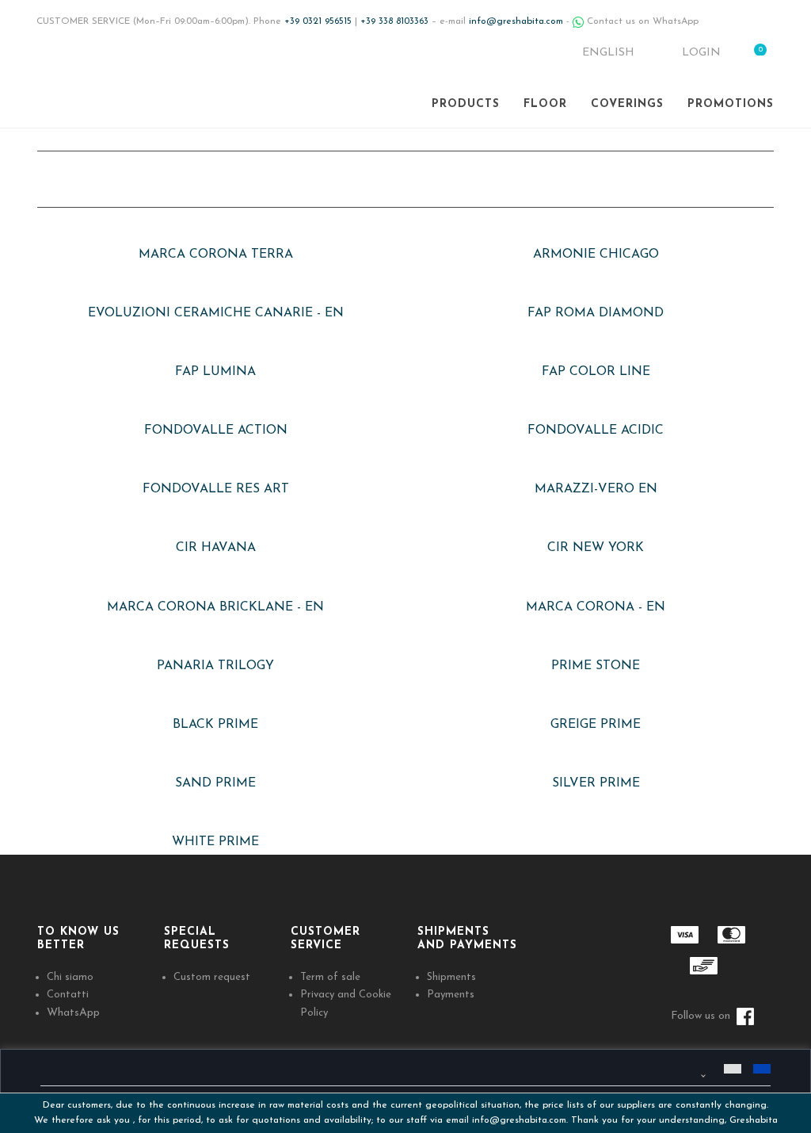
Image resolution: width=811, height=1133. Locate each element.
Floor (545, 104)
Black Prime (215, 724)
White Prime (215, 842)
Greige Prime (595, 724)
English (610, 53)
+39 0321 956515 (318, 21)
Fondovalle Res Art (216, 489)
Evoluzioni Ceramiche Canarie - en (216, 313)
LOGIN (700, 53)
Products (466, 104)
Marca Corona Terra (216, 254)
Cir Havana (216, 548)
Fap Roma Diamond (595, 313)
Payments (450, 994)
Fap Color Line (596, 372)
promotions (730, 104)
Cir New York (595, 548)
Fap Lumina (215, 372)
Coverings (627, 104)
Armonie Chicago (596, 254)
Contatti (68, 994)
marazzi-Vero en (596, 489)
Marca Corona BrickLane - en (215, 607)
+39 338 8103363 (394, 21)
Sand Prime (215, 783)
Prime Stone (595, 666)
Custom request (211, 977)
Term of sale (330, 977)
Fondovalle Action (215, 430)
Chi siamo (70, 977)
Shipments (451, 977)
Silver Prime (596, 783)
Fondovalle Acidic (595, 430)
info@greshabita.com (519, 1120)
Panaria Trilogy (215, 666)
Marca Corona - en (595, 607)
